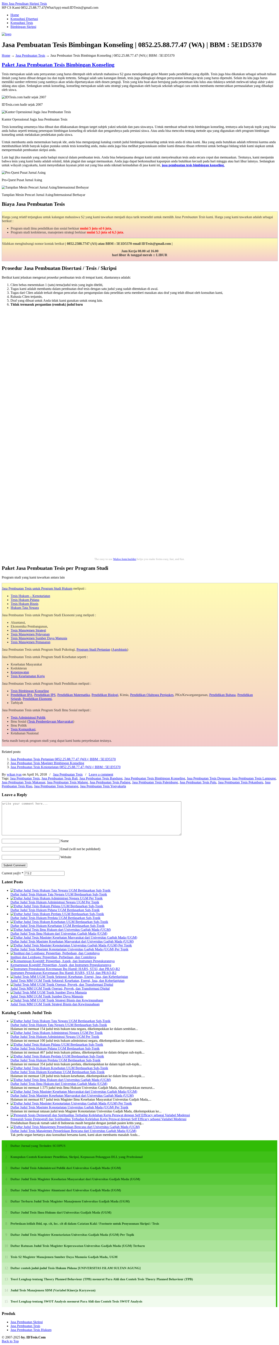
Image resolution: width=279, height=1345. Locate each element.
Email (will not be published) (80, 849)
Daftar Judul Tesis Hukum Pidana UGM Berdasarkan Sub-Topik (55, 910)
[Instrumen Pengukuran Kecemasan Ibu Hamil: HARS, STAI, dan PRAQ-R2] (65, 969)
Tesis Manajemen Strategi (28, 630)
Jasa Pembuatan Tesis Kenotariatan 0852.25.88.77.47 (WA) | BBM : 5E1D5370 (65, 767)
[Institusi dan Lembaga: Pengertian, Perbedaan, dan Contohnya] (55, 953)
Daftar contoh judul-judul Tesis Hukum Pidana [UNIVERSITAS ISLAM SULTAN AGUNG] (75, 1268)
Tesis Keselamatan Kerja (28, 676)
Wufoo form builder (124, 559)
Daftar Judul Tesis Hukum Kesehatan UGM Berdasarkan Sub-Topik (57, 926)
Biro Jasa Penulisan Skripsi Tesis (24, 3)
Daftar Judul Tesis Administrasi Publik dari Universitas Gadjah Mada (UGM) (65, 1168)
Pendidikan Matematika (73, 695)
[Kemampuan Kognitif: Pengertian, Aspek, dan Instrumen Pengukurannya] (62, 961)
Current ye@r (12, 873)
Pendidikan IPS (45, 695)
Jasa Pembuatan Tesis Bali (59, 778)
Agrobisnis (119, 649)
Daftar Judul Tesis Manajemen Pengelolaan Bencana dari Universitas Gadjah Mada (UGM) (73, 1131)
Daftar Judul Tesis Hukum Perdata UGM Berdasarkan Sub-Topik (55, 918)
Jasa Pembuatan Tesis (30, 55)
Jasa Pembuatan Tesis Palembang (155, 782)
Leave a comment (101, 774)
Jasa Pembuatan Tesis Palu (198, 782)
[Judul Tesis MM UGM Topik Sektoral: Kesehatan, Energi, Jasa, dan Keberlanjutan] (69, 977)
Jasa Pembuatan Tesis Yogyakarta (103, 786)
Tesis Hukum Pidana (25, 600)
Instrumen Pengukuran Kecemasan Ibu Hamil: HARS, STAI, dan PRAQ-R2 (63, 973)
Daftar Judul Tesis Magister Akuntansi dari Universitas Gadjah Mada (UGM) (65, 1190)
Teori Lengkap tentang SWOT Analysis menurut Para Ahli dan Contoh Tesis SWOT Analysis (76, 1301)
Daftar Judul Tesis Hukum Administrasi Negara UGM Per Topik (54, 902)
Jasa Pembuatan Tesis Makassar (23, 782)
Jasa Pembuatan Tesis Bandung (100, 778)
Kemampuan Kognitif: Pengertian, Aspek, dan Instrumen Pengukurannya (60, 965)
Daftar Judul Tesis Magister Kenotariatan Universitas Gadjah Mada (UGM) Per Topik (69, 949)
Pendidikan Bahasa (222, 695)
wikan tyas (14, 774)
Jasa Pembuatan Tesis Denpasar (208, 778)
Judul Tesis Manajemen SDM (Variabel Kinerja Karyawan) (52, 1290)
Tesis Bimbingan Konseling (30, 691)
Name (64, 841)
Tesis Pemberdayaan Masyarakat (50, 721)
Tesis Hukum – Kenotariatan (30, 596)
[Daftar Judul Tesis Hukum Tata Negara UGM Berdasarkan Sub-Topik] (60, 890)
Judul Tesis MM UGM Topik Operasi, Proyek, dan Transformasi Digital (60, 988)
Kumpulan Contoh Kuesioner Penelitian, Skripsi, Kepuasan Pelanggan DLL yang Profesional (76, 1157)
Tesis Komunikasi (23, 729)
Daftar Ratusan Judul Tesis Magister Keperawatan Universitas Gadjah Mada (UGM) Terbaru (77, 1246)
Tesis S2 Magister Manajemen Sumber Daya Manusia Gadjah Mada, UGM (63, 1257)
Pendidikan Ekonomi (37, 699)
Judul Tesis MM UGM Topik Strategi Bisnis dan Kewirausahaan (55, 1004)
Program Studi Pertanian (93, 649)
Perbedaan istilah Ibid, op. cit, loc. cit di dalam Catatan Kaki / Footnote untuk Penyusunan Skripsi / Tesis (84, 1223)
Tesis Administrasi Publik (28, 717)
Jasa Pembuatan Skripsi (26, 1322)
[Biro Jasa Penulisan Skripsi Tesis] (6, 34)
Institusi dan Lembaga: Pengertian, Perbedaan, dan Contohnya (53, 957)
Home (6, 55)
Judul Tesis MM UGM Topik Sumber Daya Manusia (46, 996)
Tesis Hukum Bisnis (24, 604)
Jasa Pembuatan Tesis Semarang (56, 786)
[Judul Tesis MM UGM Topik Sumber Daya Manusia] (48, 992)
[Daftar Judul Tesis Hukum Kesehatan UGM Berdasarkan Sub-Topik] (59, 922)
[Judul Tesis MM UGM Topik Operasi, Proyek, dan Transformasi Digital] (61, 984)
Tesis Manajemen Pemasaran (30, 642)
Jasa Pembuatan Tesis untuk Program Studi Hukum (37, 588)
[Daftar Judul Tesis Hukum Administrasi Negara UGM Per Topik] (56, 898)
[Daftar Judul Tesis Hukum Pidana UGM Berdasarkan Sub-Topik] (56, 906)
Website (65, 857)
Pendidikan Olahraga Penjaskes (152, 695)
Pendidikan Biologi (105, 695)
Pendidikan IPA (21, 695)
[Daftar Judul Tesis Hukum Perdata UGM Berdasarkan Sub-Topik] (57, 914)
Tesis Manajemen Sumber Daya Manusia (39, 638)
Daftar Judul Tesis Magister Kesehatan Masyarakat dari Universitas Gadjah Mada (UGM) (72, 941)
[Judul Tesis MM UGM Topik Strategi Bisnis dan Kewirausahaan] (56, 1000)
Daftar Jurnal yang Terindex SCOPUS (37, 1146)
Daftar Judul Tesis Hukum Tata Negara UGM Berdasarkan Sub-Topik (58, 894)
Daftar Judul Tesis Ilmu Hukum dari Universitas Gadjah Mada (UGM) (58, 933)
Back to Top (10, 1341)
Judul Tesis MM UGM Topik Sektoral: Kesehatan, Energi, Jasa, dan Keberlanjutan (67, 980)
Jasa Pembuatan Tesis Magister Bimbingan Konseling (47, 763)
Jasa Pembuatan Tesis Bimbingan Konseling (154, 778)
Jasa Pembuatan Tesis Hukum (30, 1330)
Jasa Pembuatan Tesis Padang (110, 782)
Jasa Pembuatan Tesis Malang (67, 782)
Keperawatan (20, 672)
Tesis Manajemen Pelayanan (30, 634)
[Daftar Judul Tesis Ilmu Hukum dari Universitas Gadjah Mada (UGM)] (60, 929)
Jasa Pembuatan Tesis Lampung (254, 778)
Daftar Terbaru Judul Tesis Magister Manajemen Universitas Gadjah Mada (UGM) (70, 1201)
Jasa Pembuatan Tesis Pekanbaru (240, 782)
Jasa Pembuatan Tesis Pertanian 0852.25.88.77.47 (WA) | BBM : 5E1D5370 (63, 759)
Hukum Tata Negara (25, 608)
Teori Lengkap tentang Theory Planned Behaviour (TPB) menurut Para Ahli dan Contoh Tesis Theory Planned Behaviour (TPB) (101, 1279)
